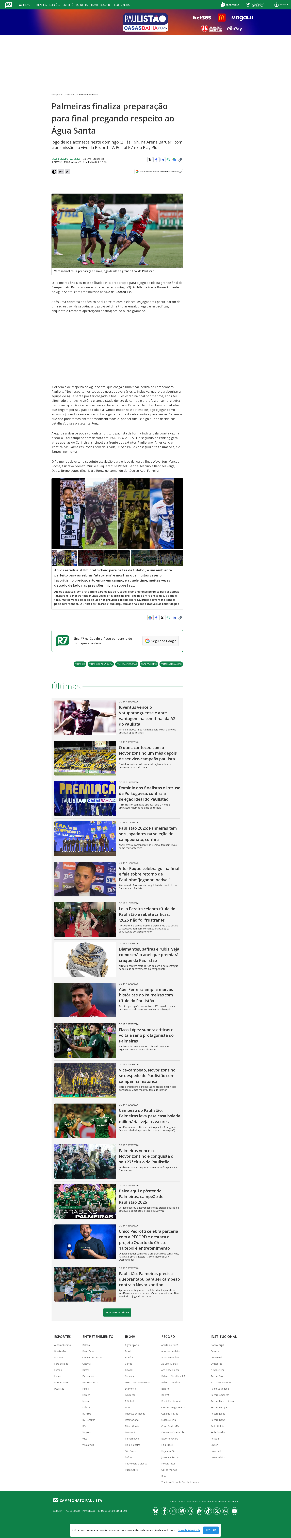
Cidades (129, 1370)
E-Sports (58, 1357)
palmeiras (80, 664)
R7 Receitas (88, 1419)
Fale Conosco (72, 1510)
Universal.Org (218, 1457)
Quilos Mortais (169, 1469)
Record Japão (218, 1413)
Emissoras (216, 1363)
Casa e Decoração (92, 1357)
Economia (130, 1388)
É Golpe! (129, 1401)
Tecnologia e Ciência (136, 1463)
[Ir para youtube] (234, 1511)
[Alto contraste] (54, 171)
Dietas (85, 1370)
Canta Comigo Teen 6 (173, 1407)
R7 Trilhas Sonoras (221, 1382)
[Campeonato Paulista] (145, 22)
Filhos (85, 1388)
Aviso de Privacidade (189, 1530)
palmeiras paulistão (127, 664)
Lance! (57, 1376)
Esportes (82, 4)
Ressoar (215, 1438)
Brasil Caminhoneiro (172, 1401)
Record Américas (220, 1394)
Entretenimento (98, 1336)
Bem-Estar (88, 1351)
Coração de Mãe (170, 1426)
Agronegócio (132, 1345)
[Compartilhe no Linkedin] (162, 160)
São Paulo (130, 1451)
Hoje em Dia (168, 1451)
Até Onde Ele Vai (170, 1370)
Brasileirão (60, 1351)
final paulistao (149, 664)
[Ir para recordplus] (199, 1511)
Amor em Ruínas (170, 1357)
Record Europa (219, 1407)
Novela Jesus (168, 1463)
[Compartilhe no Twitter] (150, 160)
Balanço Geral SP (170, 1382)
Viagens (86, 1432)
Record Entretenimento (223, 1401)
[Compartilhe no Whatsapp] (168, 160)
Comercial (216, 1357)
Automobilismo (62, 1345)
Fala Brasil (167, 1444)
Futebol (70, 94)
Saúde (128, 1457)
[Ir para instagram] (257, 5)
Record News (121, 4)
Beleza (86, 1345)
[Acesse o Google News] (174, 160)
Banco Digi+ (217, 1345)
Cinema (86, 1363)
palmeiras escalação (171, 664)
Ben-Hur (165, 1388)
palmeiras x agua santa (100, 664)
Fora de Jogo (61, 1363)
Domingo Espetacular (173, 1432)
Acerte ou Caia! (169, 1345)
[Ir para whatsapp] (225, 1511)
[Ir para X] (253, 5)
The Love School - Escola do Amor (180, 1482)
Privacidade (89, 1510)
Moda (85, 1401)
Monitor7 (130, 1432)
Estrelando (88, 1376)
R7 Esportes (57, 94)
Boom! (165, 1394)
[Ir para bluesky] (155, 1511)
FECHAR (211, 1530)
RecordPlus (217, 1376)
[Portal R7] (8, 4)
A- (67, 171)
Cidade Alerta (168, 1419)
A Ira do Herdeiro (170, 1351)
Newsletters (217, 1370)
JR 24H (94, 4)
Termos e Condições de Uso (112, 1510)
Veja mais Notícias (117, 1312)
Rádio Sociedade (220, 1388)
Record (105, 4)
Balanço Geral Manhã (173, 1376)
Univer (214, 1444)
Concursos (131, 1376)
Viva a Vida (88, 1444)
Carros (128, 1363)
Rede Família (218, 1432)
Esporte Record (169, 1438)
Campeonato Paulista (87, 94)
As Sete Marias (169, 1363)
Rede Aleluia (217, 1426)
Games (86, 1394)
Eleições (54, 4)
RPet (85, 1426)
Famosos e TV (90, 1382)
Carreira (215, 1351)
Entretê (68, 4)
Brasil (128, 1351)
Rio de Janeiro (132, 1444)
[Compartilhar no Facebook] (156, 160)
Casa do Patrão (169, 1413)
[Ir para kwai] (182, 1511)
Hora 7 (128, 1407)
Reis (163, 1476)
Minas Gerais (132, 1426)
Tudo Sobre (131, 1469)
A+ (61, 171)
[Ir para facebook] (248, 5)
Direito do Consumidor (137, 1382)
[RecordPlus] (230, 4)
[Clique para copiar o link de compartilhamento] (180, 160)
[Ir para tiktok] (208, 1511)
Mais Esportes (62, 1382)
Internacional (132, 1419)
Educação (130, 1394)
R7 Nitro (86, 1413)
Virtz (84, 1438)
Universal (216, 1451)
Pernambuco (132, 1438)
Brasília (41, 4)
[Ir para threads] (190, 1511)
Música (86, 1407)
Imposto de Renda (135, 1413)
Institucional (224, 1336)
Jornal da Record (170, 1457)
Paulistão (59, 1388)
